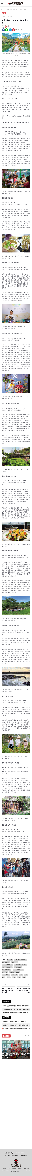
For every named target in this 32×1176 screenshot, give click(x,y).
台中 (19, 977)
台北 (26, 974)
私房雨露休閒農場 (14, 972)
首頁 (2, 9)
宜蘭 (21, 974)
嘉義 (24, 977)
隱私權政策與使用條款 (12, 1155)
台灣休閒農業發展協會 (21, 959)
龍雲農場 (14, 974)
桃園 (3, 977)
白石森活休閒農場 (7, 967)
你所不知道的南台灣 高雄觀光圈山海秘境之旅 (16, 1028)
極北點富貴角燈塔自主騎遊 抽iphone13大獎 (23, 990)
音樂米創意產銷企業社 (20, 964)
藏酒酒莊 (14, 962)
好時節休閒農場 (6, 969)
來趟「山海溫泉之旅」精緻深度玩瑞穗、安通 (8, 990)
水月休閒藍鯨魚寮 (18, 969)
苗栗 (14, 977)
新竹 (8, 977)
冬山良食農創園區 (7, 964)
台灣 (6, 9)
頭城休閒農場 (5, 962)
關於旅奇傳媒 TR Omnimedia (15, 1153)
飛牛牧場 (4, 972)
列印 (19, 29)
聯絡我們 (24, 1155)
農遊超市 (9, 959)
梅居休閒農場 (18, 967)
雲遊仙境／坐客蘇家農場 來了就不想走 (14, 1021)
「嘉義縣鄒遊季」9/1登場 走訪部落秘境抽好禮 (16, 1009)
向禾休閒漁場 (5, 974)
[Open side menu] (2, 3)
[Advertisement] (16, 1090)
